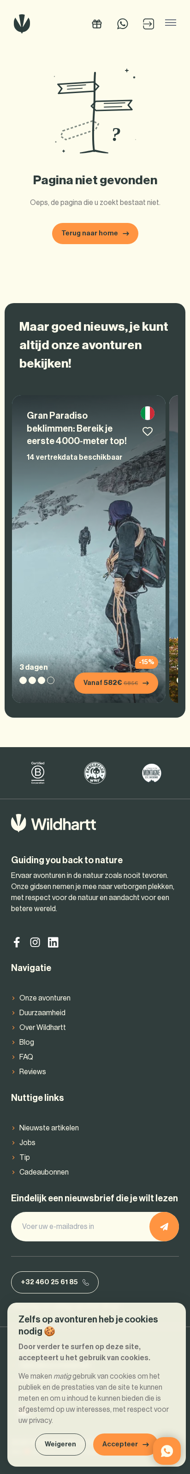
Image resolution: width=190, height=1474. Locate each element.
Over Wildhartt (42, 1027)
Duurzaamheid (42, 1013)
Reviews (32, 1072)
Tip (24, 1157)
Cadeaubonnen (44, 1172)
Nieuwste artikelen (49, 1128)
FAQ (26, 1057)
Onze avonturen (45, 998)
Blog (26, 1042)
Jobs (27, 1142)
